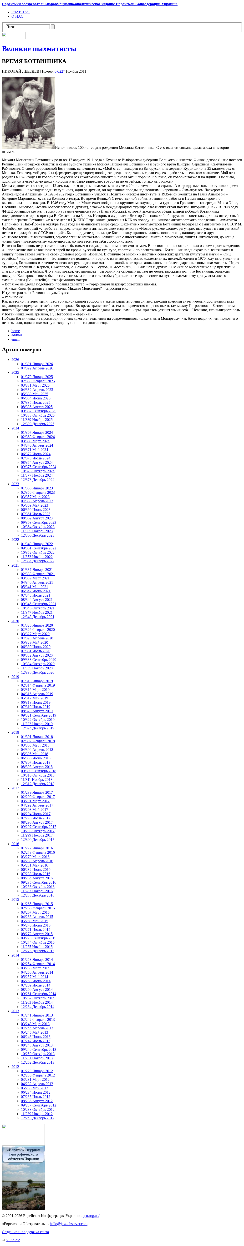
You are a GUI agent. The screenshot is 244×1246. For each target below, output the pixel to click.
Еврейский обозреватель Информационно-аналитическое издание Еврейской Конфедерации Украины (90, 4)
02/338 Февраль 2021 (38, 574)
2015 (15, 899)
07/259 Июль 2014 (35, 985)
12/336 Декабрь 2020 (37, 672)
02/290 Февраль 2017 (38, 797)
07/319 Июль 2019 (35, 707)
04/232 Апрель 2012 (37, 1084)
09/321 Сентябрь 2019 (38, 715)
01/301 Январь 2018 (37, 737)
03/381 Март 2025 (35, 385)
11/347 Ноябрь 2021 (37, 612)
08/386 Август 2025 (37, 407)
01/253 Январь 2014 (37, 959)
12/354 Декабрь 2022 (37, 561)
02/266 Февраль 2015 (38, 908)
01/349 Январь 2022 (37, 544)
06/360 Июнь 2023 (36, 510)
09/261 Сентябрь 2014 (38, 994)
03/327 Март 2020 (35, 634)
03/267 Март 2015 (35, 912)
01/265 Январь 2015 (37, 904)
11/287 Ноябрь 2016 (37, 891)
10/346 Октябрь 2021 (38, 608)
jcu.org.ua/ (91, 1216)
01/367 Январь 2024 (37, 432)
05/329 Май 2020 (34, 642)
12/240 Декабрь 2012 (37, 1118)
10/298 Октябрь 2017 (38, 831)
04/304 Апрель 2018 (37, 750)
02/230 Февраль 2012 (38, 1075)
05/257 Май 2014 (34, 977)
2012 (15, 1067)
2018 (15, 732)
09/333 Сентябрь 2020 (38, 660)
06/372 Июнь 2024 (36, 454)
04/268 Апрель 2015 (37, 917)
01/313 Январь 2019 (37, 681)
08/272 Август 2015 (37, 934)
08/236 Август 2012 (37, 1101)
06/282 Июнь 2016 (36, 869)
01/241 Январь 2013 (37, 1015)
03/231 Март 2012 (35, 1079)
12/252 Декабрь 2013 (37, 1062)
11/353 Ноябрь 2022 (37, 557)
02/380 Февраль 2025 (38, 381)
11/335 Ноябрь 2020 (37, 668)
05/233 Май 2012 (34, 1088)
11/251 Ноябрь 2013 (37, 1058)
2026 (15, 360)
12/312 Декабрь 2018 (37, 784)
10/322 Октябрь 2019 (38, 720)
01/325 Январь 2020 (37, 625)
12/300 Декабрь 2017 (37, 839)
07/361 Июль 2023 (35, 514)
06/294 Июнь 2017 (36, 814)
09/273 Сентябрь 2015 (38, 938)
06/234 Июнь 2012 (36, 1092)
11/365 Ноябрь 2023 (37, 531)
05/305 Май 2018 (34, 754)
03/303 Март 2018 (35, 745)
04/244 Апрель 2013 (37, 1028)
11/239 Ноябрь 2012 (37, 1114)
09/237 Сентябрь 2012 (38, 1105)
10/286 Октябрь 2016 (38, 887)
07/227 (60, 71)
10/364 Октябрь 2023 (38, 527)
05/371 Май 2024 (34, 450)
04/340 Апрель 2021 (37, 582)
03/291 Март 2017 (35, 801)
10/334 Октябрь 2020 (38, 664)
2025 (15, 372)
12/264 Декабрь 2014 (37, 1007)
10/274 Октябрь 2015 (38, 942)
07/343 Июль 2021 (35, 595)
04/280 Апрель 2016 (37, 861)
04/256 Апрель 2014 (37, 972)
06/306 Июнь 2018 (36, 758)
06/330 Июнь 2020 (36, 647)
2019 (15, 677)
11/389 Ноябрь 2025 (37, 420)
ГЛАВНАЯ (20, 12)
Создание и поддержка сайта (25, 1232)
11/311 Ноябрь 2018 (36, 780)
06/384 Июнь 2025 (36, 398)
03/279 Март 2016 (35, 857)
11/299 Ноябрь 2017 (37, 835)
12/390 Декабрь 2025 (37, 424)
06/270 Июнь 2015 (36, 925)
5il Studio (13, 1240)
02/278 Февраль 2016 (38, 852)
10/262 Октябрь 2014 (38, 998)
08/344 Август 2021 (37, 600)
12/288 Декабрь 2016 (37, 895)
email (15, 339)
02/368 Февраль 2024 (38, 437)
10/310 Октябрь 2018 (38, 775)
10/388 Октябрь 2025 (38, 415)
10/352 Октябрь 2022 (38, 552)
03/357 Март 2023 (35, 497)
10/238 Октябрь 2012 (38, 1109)
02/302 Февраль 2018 (38, 741)
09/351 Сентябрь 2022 (38, 548)
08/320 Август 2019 (37, 711)
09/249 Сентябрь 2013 (38, 1049)
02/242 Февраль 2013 (38, 1019)
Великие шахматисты (39, 48)
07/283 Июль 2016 (35, 874)
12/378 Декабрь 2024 (37, 480)
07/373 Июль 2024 (35, 458)
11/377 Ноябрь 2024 (37, 475)
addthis (16, 335)
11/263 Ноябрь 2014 (37, 1002)
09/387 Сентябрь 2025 (38, 411)
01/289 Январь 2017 (37, 792)
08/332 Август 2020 (37, 655)
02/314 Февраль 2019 (38, 685)
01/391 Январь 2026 (37, 364)
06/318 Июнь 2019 (36, 702)
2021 (15, 565)
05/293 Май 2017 (34, 809)
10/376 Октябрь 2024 (38, 471)
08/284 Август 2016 (37, 878)
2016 (15, 844)
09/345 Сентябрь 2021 (38, 604)
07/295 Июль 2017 (35, 818)
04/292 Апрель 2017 (37, 805)
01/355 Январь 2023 (37, 488)
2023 (15, 484)
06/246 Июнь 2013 (36, 1037)
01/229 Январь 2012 (37, 1071)
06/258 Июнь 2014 (36, 981)
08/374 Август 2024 (37, 462)
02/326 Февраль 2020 (38, 630)
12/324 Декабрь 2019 (37, 728)
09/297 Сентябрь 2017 (38, 827)
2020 (15, 621)
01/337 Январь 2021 (37, 570)
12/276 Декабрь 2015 (37, 951)
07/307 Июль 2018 (35, 762)
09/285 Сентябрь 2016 (38, 882)
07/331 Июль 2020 (35, 651)
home (15, 331)
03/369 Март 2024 (35, 441)
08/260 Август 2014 (37, 989)
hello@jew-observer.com (68, 1224)
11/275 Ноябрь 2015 (37, 947)
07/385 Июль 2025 (35, 402)
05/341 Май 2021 (34, 587)
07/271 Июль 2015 (35, 929)
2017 (15, 788)
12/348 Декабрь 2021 (37, 617)
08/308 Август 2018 (37, 767)
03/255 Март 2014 (35, 968)
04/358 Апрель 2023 (37, 501)
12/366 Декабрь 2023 (37, 535)
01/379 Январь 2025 (37, 377)
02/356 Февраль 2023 (38, 492)
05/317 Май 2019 (34, 698)
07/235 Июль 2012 (35, 1097)
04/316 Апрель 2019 (37, 694)
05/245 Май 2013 (34, 1032)
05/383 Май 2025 (34, 394)
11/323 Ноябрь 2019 (37, 724)
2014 (15, 955)
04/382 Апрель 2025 (37, 390)
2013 (15, 1011)
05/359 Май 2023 (34, 505)
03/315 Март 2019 (35, 690)
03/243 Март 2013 (35, 1024)
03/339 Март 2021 (35, 578)
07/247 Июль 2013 (35, 1041)
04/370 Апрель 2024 (37, 445)
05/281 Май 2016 (34, 865)
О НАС (17, 16)
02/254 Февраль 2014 (38, 964)
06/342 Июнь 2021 (36, 591)
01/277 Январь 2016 (37, 848)
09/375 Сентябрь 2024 (38, 467)
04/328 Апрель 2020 (37, 638)
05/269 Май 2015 (34, 921)
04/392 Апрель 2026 (37, 368)
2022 (15, 540)
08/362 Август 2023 (37, 518)
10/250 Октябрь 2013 (38, 1054)
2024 (15, 428)
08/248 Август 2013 (37, 1045)
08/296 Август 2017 (37, 822)
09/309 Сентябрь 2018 (38, 771)
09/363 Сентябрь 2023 (38, 522)
